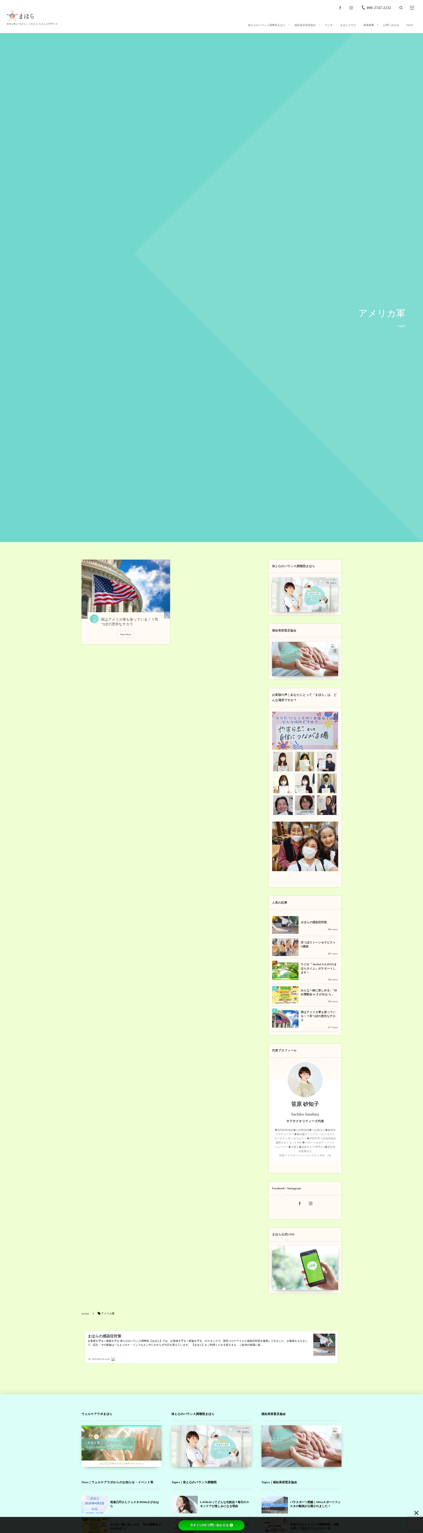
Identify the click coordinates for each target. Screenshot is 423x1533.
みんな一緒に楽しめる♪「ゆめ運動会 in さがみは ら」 (319, 992)
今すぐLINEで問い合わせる (209, 1525)
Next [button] (332, 730)
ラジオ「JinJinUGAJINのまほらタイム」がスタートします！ (319, 968)
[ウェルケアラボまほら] (20, 15)
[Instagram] (351, 7)
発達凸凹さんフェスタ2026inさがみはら (134, 1504)
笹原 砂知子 (305, 1104)
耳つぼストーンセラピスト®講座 (318, 944)
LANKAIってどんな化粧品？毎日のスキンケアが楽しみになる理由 (224, 1504)
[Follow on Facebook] (300, 1204)
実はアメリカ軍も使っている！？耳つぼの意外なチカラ (318, 1016)
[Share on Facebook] (340, 7)
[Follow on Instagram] (311, 1204)
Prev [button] (278, 730)
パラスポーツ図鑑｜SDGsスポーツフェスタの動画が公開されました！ (315, 1504)
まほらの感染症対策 (314, 922)
